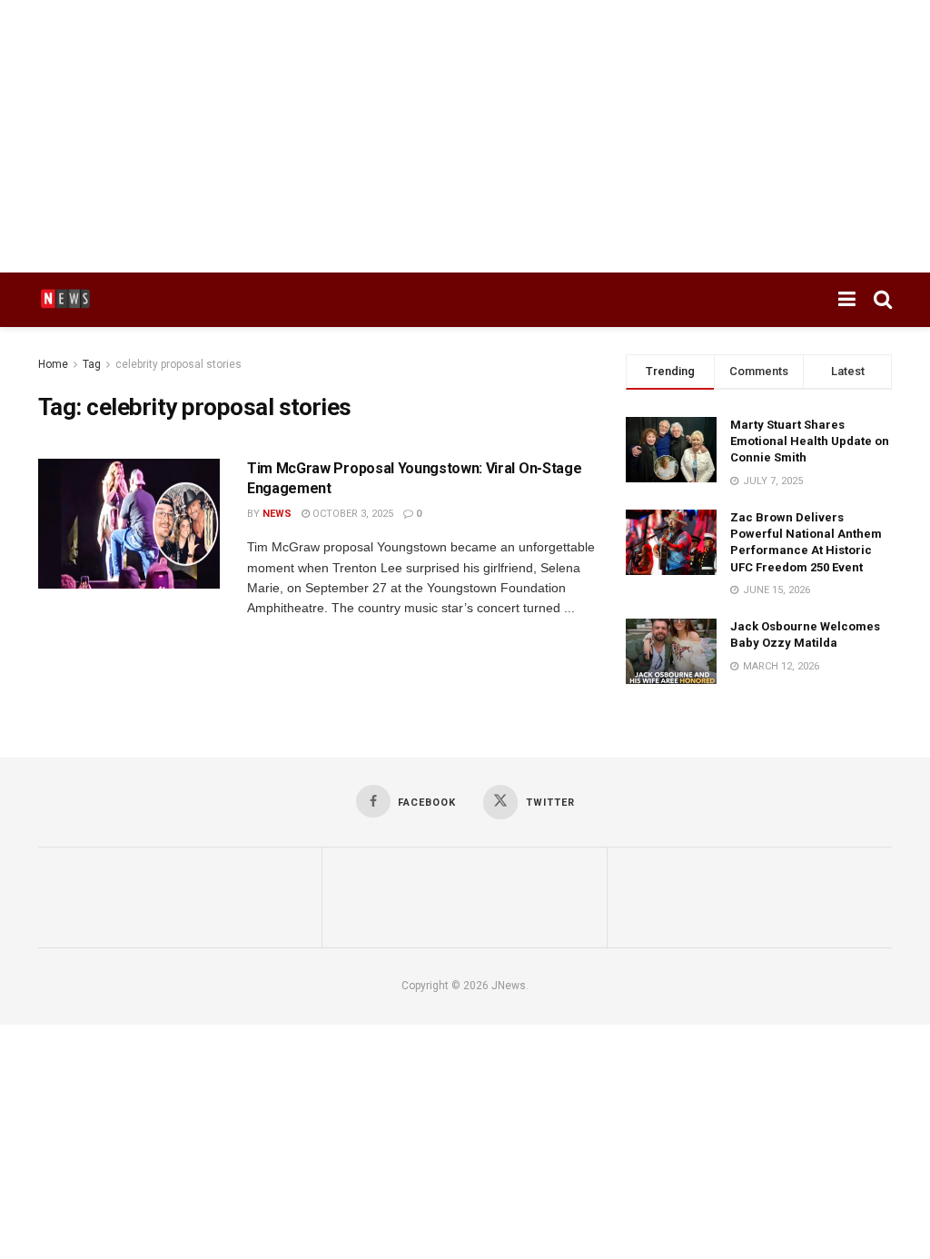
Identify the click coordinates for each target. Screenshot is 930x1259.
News (277, 514)
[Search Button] (883, 300)
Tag (92, 364)
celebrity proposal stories (178, 364)
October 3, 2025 (351, 514)
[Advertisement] (465, 136)
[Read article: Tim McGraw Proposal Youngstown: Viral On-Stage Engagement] (129, 524)
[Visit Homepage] (65, 300)
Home (53, 364)
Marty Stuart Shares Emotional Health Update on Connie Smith (809, 441)
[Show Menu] (847, 300)
